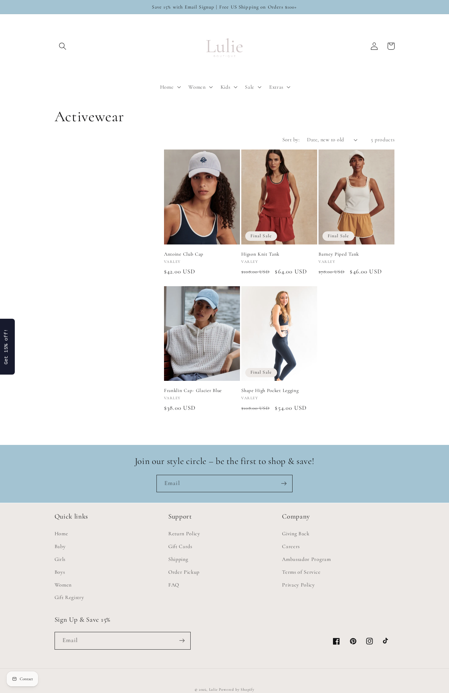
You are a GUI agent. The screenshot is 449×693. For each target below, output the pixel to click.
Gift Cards (180, 546)
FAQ (173, 585)
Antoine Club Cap (183, 254)
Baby (60, 546)
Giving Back (296, 533)
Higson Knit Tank (260, 254)
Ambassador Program (306, 559)
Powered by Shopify (236, 689)
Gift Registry (69, 597)
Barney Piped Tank (339, 254)
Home (61, 533)
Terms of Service (301, 572)
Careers (291, 546)
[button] (63, 46)
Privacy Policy (298, 585)
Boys (60, 572)
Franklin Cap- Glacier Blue (193, 390)
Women (63, 585)
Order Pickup (184, 572)
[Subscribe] (283, 484)
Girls (60, 559)
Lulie (213, 689)
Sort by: (291, 139)
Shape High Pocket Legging (269, 390)
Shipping (178, 559)
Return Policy (184, 533)
